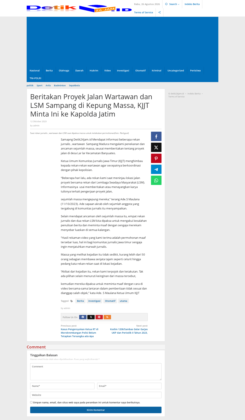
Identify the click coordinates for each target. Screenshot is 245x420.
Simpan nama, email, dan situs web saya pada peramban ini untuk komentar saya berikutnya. (86, 402)
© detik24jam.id (176, 93)
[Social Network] (160, 12)
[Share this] (156, 136)
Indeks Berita (194, 93)
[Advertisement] (122, 41)
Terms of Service (176, 96)
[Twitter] (91, 317)
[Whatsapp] (156, 180)
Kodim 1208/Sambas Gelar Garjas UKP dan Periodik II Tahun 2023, (129, 329)
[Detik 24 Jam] (79, 8)
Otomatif (110, 300)
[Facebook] (82, 317)
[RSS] (107, 317)
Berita (80, 300)
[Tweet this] (156, 147)
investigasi (94, 300)
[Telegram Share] (156, 169)
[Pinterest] (99, 317)
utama (123, 300)
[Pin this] (156, 158)
